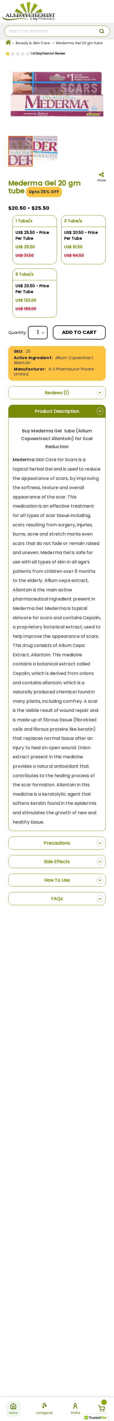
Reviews (56, 393)
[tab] (57, 392)
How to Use (57, 880)
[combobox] (57, 31)
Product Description (57, 411)
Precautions (57, 843)
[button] (45, 151)
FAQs (57, 898)
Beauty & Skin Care (33, 43)
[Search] (102, 31)
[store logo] (28, 11)
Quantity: (17, 332)
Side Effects (57, 861)
